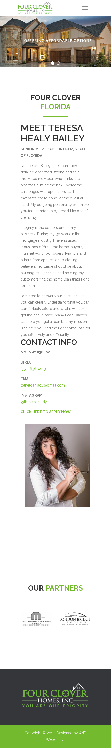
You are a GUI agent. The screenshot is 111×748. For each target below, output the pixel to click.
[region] (55, 41)
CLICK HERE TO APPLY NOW (46, 412)
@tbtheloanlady (34, 402)
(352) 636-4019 (33, 369)
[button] (52, 63)
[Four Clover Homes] (35, 6)
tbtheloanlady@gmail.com (43, 385)
